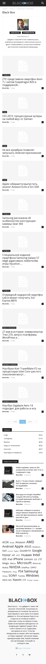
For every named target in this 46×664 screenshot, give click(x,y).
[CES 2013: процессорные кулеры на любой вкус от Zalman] (23, 103)
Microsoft (24, 563)
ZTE (24, 580)
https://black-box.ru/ (23, 36)
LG (35, 559)
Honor (6, 555)
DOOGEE (10, 551)
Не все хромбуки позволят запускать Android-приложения (21, 151)
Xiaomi (17, 579)
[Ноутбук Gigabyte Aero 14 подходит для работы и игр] (23, 392)
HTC (18, 555)
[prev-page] (9, 422)
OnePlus (25, 567)
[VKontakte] (29, 655)
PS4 (20, 571)
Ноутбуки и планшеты (10, 364)
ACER (5, 542)
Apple (19, 546)
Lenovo (28, 559)
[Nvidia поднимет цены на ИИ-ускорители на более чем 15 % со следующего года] (8, 470)
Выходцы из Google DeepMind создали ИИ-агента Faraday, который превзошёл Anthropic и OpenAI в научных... (29, 498)
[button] (4, 3)
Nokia (5, 567)
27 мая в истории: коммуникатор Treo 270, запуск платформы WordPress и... (22, 334)
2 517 (30, 422)
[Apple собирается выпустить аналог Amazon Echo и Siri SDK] (23, 171)
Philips (15, 572)
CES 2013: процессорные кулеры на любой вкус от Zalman (22, 117)
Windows (32, 575)
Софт (4, 112)
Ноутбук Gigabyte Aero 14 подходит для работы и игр (19, 407)
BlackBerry (36, 547)
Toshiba (21, 576)
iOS (4, 559)
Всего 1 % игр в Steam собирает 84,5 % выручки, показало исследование (29, 483)
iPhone (18, 559)
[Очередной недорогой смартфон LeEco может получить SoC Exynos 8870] (23, 282)
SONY (13, 575)
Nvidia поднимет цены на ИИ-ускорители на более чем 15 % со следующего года (29, 469)
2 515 (15, 422)
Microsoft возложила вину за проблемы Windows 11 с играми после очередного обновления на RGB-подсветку (30, 529)
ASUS (28, 546)
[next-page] (36, 422)
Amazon (20, 542)
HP (13, 555)
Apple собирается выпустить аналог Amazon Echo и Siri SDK (20, 185)
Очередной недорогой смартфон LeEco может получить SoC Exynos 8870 (22, 297)
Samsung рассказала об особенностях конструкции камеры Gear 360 (19, 220)
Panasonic (7, 571)
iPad (10, 559)
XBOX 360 (7, 580)
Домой (4, 9)
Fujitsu (16, 551)
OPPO (33, 567)
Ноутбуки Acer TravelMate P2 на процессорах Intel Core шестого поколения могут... (21, 371)
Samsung (31, 571)
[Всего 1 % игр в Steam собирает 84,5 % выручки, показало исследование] (8, 484)
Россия (29, 580)
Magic (5, 563)
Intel (36, 555)
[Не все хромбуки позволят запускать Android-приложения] (23, 137)
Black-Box (5, 88)
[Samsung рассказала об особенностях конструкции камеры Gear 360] (23, 205)
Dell (4, 551)
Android (8, 546)
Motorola (37, 563)
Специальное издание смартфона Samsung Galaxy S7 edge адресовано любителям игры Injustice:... (20, 259)
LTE (40, 559)
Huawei (26, 555)
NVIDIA (14, 567)
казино (36, 580)
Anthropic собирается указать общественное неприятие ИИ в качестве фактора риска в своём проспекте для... (29, 513)
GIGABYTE (25, 551)
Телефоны (6, 75)
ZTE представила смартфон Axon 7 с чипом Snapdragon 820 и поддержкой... (22, 82)
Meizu (13, 563)
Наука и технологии (9, 328)
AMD (30, 542)
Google (37, 550)
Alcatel (12, 543)
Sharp (5, 576)
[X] (23, 655)
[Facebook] (16, 655)
